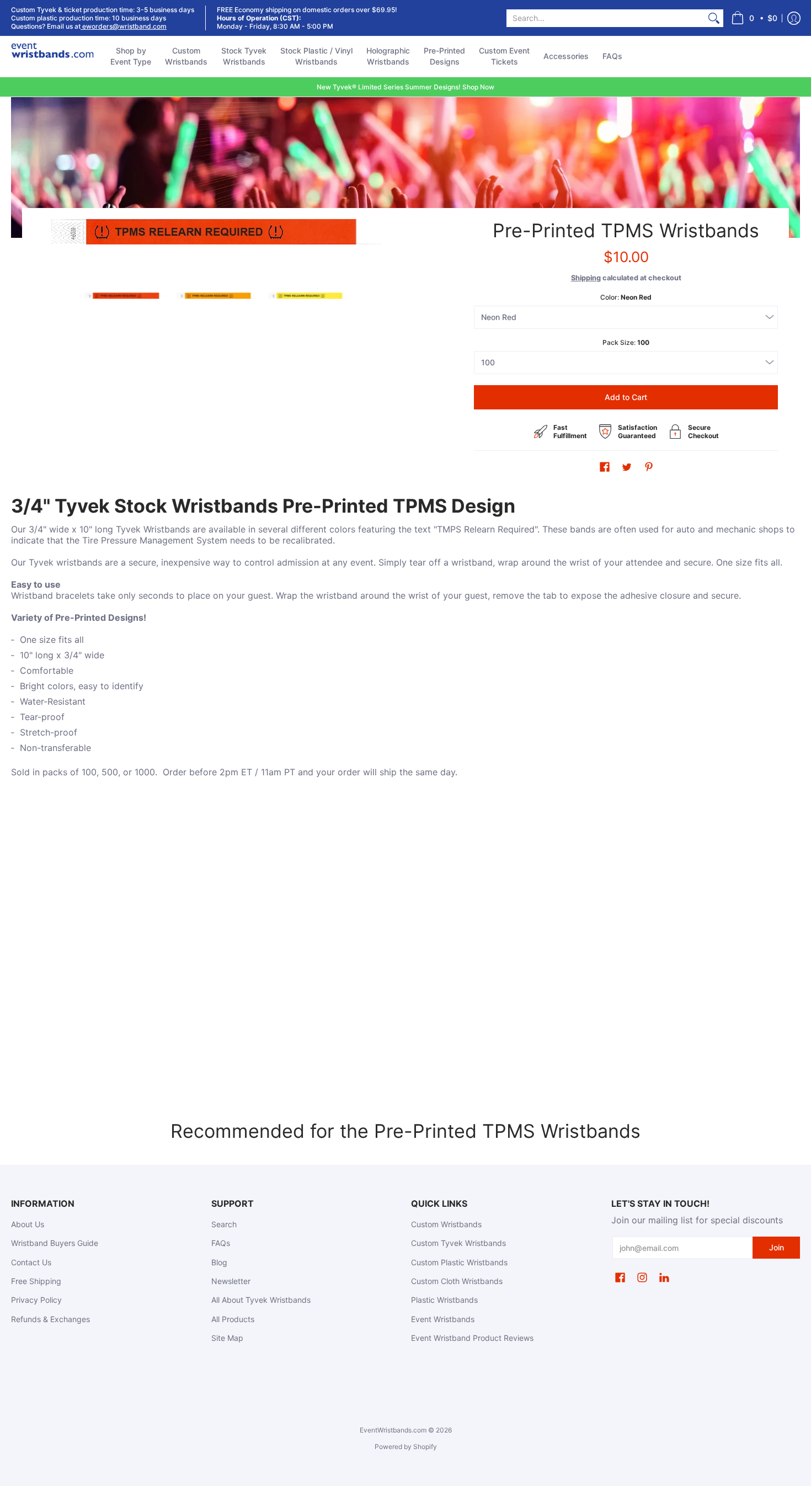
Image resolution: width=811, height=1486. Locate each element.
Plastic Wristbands (444, 1299)
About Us (27, 1224)
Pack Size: (625, 342)
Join (776, 1247)
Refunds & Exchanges (50, 1319)
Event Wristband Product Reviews (472, 1338)
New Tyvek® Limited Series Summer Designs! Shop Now (405, 87)
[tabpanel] (405, 650)
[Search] (714, 18)
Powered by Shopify (406, 1446)
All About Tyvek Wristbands (261, 1299)
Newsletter (230, 1281)
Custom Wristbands (446, 1224)
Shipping (586, 278)
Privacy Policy (36, 1299)
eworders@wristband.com (124, 26)
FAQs (220, 1243)
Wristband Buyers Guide (54, 1243)
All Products (232, 1319)
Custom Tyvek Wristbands (458, 1243)
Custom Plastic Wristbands (459, 1262)
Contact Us (31, 1262)
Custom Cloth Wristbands (457, 1281)
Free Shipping (36, 1281)
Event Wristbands (442, 1319)
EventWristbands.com (393, 1430)
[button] (754, 18)
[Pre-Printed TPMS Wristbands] (124, 295)
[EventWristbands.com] (52, 56)
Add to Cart (626, 397)
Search (224, 1224)
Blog (219, 1262)
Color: (626, 297)
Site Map (227, 1338)
